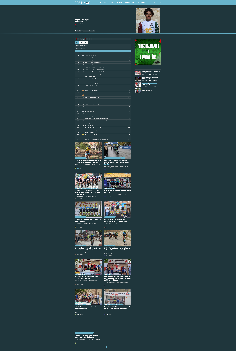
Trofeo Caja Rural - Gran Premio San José (93, 127)
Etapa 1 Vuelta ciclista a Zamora (91, 78)
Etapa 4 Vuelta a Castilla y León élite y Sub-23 (94, 71)
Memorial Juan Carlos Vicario (91, 134)
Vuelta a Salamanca (89, 53)
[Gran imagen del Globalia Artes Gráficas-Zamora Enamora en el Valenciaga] (88, 325)
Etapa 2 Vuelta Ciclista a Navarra (92, 104)
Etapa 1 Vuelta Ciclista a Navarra (91, 102)
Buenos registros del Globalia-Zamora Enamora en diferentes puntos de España (88, 249)
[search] (160, 2)
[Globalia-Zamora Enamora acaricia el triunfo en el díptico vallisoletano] (88, 297)
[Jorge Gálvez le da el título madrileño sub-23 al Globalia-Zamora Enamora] (88, 267)
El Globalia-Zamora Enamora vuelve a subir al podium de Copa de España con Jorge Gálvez (117, 307)
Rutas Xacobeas (88, 113)
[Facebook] (153, 2)
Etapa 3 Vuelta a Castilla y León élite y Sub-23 (94, 69)
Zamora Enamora (78, 21)
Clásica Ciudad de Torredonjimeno (92, 116)
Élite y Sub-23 (78, 158)
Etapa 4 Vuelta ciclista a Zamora (91, 85)
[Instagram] (156, 2)
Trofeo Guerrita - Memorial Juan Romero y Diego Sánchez (97, 130)
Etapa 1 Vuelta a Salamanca (90, 55)
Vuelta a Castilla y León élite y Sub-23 (93, 62)
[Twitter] (155, 2)
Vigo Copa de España (89, 111)
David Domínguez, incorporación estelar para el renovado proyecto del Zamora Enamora (88, 161)
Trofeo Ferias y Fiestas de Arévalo (92, 95)
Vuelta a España (154, 74)
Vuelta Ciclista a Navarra (90, 99)
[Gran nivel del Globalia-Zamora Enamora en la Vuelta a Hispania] (88, 209)
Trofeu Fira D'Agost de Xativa (91, 60)
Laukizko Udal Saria (89, 125)
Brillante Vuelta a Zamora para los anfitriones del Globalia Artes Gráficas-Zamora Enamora (117, 249)
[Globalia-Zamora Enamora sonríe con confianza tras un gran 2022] (117, 181)
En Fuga (83, 158)
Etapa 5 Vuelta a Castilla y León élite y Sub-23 (94, 74)
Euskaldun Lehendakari (92, 188)
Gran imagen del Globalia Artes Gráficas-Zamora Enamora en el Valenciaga (86, 336)
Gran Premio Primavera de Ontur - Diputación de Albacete (97, 120)
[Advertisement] (148, 104)
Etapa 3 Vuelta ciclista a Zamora (91, 83)
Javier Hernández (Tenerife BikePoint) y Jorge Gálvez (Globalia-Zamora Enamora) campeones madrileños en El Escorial (117, 278)
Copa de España (114, 304)
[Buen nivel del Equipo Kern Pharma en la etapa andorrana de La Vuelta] (138, 84)
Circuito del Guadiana (89, 132)
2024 (77, 42)
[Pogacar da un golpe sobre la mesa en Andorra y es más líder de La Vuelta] (138, 73)
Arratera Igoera (88, 92)
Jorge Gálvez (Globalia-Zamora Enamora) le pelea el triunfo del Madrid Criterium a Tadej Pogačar (116, 162)
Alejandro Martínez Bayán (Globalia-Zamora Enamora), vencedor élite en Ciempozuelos (116, 220)
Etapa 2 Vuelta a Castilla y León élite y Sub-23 (94, 67)
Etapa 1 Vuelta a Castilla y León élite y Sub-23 (94, 64)
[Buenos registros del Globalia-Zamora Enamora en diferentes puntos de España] (88, 238)
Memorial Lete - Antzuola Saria (91, 90)
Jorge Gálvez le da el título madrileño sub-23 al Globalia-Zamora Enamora (88, 277)
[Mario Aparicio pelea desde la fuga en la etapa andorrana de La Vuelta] (138, 79)
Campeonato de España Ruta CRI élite (93, 97)
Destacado (78, 188)
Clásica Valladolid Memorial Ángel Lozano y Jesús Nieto (96, 118)
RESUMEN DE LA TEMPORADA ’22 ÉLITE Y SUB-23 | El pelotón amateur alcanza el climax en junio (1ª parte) (87, 192)
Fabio (78, 168)
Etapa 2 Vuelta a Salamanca (91, 57)
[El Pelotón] (83, 2)
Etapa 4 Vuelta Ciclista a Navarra (92, 109)
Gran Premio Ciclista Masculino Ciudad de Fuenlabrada (96, 137)
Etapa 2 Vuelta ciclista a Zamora (91, 81)
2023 (82, 42)
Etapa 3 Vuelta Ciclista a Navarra (92, 106)
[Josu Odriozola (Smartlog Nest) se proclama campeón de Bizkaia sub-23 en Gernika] (138, 90)
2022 (86, 42)
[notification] (158, 2)
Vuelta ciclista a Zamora (90, 76)
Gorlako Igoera (88, 123)
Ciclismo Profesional (116, 158)
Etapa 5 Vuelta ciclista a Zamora (91, 87)
